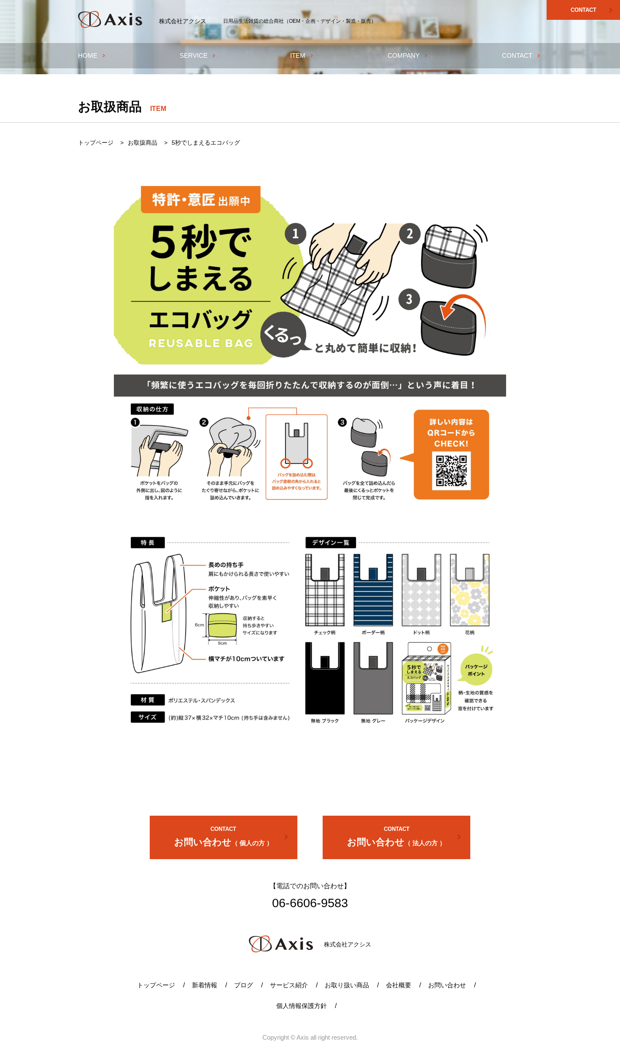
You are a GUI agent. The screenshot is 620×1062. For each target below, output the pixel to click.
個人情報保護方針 (301, 1005)
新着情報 (204, 985)
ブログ (243, 985)
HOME (92, 55)
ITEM (302, 55)
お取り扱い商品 (347, 985)
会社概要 (398, 985)
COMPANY (408, 55)
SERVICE (198, 55)
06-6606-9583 (310, 903)
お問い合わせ (232, 836)
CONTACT (593, 10)
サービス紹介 (289, 985)
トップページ (156, 985)
